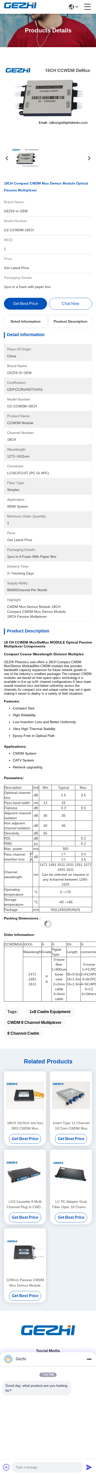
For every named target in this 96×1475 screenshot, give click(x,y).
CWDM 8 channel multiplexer (34, 1022)
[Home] (48, 1336)
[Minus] (89, 1359)
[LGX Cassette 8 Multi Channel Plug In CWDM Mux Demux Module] (25, 1174)
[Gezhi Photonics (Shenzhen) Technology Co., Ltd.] (20, 6)
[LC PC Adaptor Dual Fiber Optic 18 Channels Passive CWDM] (71, 1174)
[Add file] (6, 1467)
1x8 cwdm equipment (50, 1012)
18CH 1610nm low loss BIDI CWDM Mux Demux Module (25, 1126)
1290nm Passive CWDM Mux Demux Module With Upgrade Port (25, 1283)
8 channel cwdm (23, 1033)
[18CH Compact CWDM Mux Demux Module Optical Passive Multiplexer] (48, 96)
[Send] (89, 1467)
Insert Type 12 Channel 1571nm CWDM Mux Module (71, 1126)
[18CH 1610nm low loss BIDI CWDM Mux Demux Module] (25, 1095)
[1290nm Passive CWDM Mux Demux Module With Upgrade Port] (25, 1252)
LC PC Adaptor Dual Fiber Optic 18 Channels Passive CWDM (71, 1205)
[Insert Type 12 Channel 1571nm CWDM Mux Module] (71, 1095)
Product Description (70, 321)
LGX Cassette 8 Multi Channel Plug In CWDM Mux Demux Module (25, 1205)
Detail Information (26, 321)
